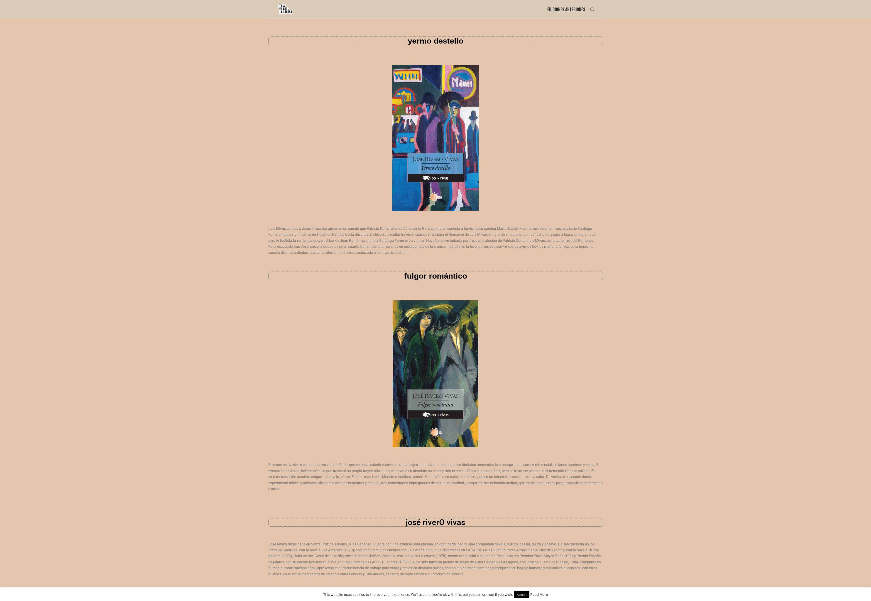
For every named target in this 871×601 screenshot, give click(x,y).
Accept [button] (522, 594)
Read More (539, 594)
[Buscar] (592, 9)
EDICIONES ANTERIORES (566, 9)
